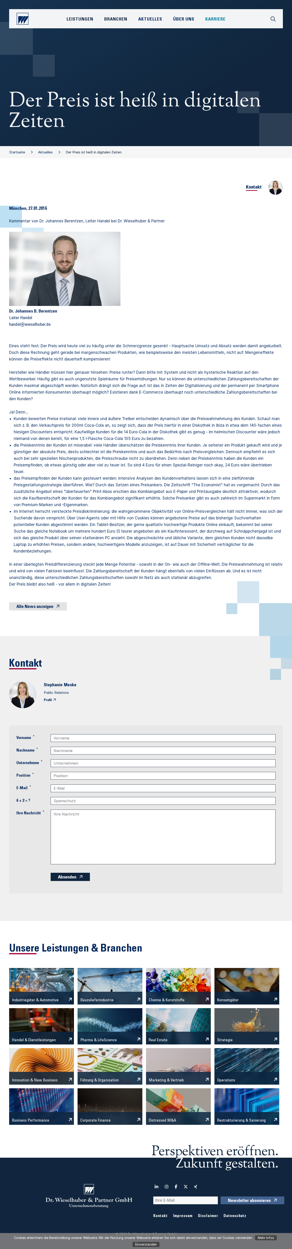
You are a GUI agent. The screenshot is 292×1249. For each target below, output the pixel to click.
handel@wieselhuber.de (30, 325)
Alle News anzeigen (34, 607)
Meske (70, 685)
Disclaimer (208, 1216)
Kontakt (160, 1216)
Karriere (215, 19)
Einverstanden (146, 1244)
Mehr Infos (266, 1238)
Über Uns (183, 19)
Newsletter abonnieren (249, 1201)
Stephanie (53, 685)
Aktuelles (45, 152)
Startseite (17, 152)
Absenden (67, 877)
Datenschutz (235, 1216)
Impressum (183, 1216)
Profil (48, 700)
